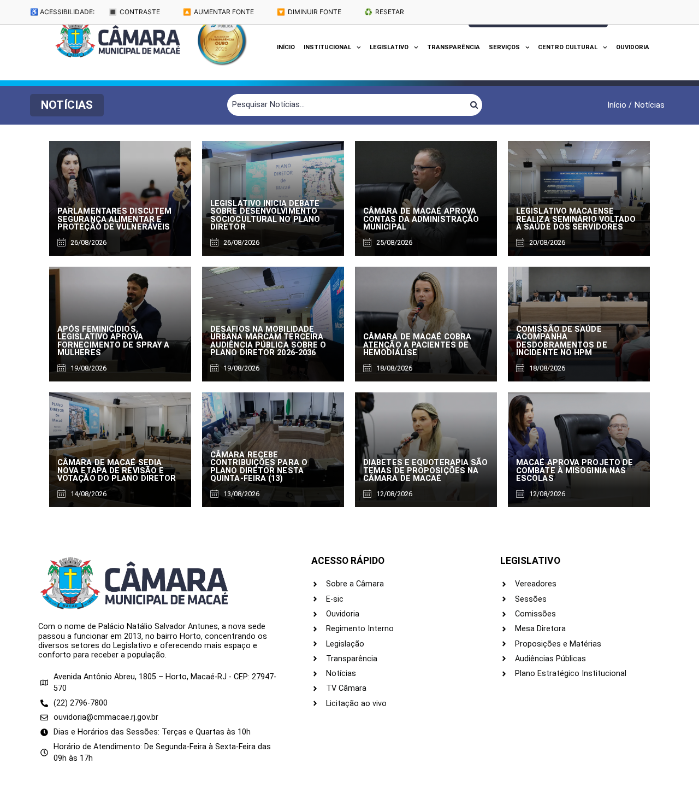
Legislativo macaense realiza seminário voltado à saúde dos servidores (576, 219)
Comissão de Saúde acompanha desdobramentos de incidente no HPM (561, 341)
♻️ (384, 12)
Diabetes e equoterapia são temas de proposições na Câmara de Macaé (425, 470)
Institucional (327, 47)
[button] (67, 105)
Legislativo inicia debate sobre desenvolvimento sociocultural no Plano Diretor (265, 215)
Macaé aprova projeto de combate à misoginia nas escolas (574, 470)
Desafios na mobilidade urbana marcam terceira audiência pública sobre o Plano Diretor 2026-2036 (268, 341)
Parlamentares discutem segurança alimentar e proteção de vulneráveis (114, 219)
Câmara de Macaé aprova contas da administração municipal (421, 219)
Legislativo (389, 47)
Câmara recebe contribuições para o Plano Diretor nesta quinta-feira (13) (258, 466)
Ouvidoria (632, 47)
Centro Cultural (567, 47)
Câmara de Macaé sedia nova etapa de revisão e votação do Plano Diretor (116, 470)
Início (286, 47)
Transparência (453, 47)
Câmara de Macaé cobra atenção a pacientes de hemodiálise (417, 344)
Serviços (504, 47)
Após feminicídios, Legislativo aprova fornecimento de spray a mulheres (113, 341)
